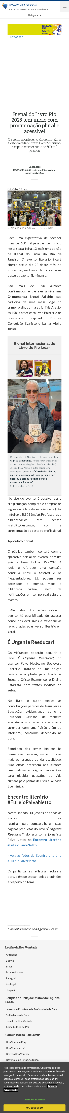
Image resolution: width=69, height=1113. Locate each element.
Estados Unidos (14, 972)
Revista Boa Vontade (18, 1053)
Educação (16, 37)
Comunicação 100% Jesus (22, 1035)
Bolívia (10, 960)
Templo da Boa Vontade (19, 1021)
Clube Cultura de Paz (17, 1026)
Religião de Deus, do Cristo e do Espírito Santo (32, 1000)
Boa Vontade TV (15, 1048)
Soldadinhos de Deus (17, 1015)
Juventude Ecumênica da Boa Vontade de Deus (31, 1009)
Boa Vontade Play (16, 1042)
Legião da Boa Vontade (21, 947)
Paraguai (11, 978)
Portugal (11, 984)
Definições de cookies (34, 1099)
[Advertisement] (34, 75)
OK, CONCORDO (34, 1107)
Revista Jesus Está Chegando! (23, 1059)
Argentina (11, 954)
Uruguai (10, 989)
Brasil (9, 966)
